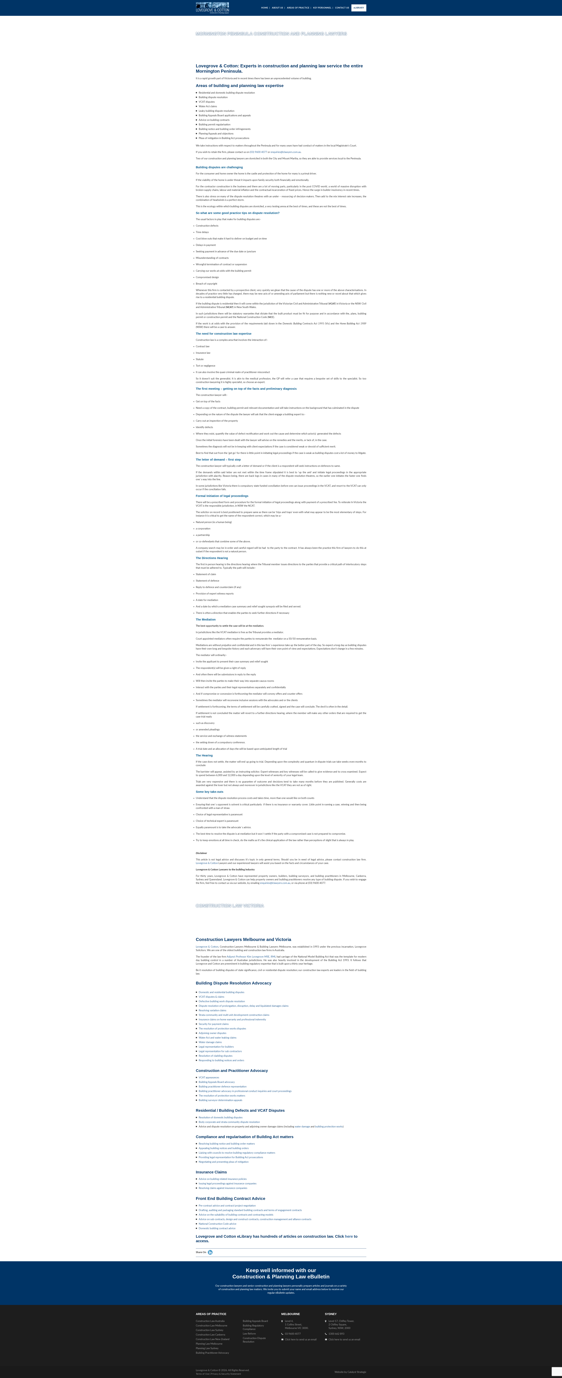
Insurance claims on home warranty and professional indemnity (232, 1019)
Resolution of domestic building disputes (221, 1117)
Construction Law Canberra (210, 1334)
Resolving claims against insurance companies (223, 1188)
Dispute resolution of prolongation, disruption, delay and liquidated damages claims (243, 1006)
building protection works (329, 1126)
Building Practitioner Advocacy (212, 1353)
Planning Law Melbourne (209, 1344)
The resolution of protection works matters (222, 1095)
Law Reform (249, 1333)
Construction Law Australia (210, 1321)
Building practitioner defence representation (222, 1086)
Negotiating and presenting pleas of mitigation (224, 1162)
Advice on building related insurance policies (223, 1179)
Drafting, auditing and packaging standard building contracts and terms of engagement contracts (250, 1210)
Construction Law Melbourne (211, 1325)
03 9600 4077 (293, 1334)
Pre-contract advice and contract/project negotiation (227, 1205)
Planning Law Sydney (207, 1348)
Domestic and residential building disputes (221, 992)
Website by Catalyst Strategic (350, 1372)
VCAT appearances (209, 1077)
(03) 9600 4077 (258, 152)
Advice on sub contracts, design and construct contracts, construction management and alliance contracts (255, 1219)
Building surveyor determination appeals (220, 1100)
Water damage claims (210, 1042)
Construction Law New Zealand (212, 1339)
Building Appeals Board (255, 1321)
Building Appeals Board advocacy (217, 1082)
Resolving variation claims (212, 1010)
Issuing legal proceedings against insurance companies (227, 1183)
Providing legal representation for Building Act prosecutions (231, 1157)
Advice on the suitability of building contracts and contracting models (236, 1215)
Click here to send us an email (301, 1339)
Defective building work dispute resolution (222, 1001)
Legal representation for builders (216, 1047)
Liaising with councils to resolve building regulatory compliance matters (237, 1153)
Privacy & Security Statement (226, 1374)
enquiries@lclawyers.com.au (286, 152)
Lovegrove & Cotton (207, 863)
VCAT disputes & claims (211, 997)
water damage (302, 1126)
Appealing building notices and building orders (224, 1148)
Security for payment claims (214, 1024)
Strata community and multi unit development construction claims (234, 1015)
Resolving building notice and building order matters (227, 1143)
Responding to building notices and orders (221, 1060)
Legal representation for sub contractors (220, 1051)
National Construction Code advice (217, 1224)
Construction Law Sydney (209, 1330)
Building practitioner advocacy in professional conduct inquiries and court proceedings (245, 1091)
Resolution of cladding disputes (215, 1056)
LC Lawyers (218, 8)
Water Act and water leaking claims (217, 1037)
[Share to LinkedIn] (210, 1252)
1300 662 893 (336, 1334)
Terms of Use (202, 1374)
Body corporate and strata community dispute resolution (229, 1122)
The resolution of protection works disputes (222, 1028)
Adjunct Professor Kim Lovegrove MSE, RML (251, 956)
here (349, 1236)
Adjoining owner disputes (212, 1033)
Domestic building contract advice (217, 1228)
